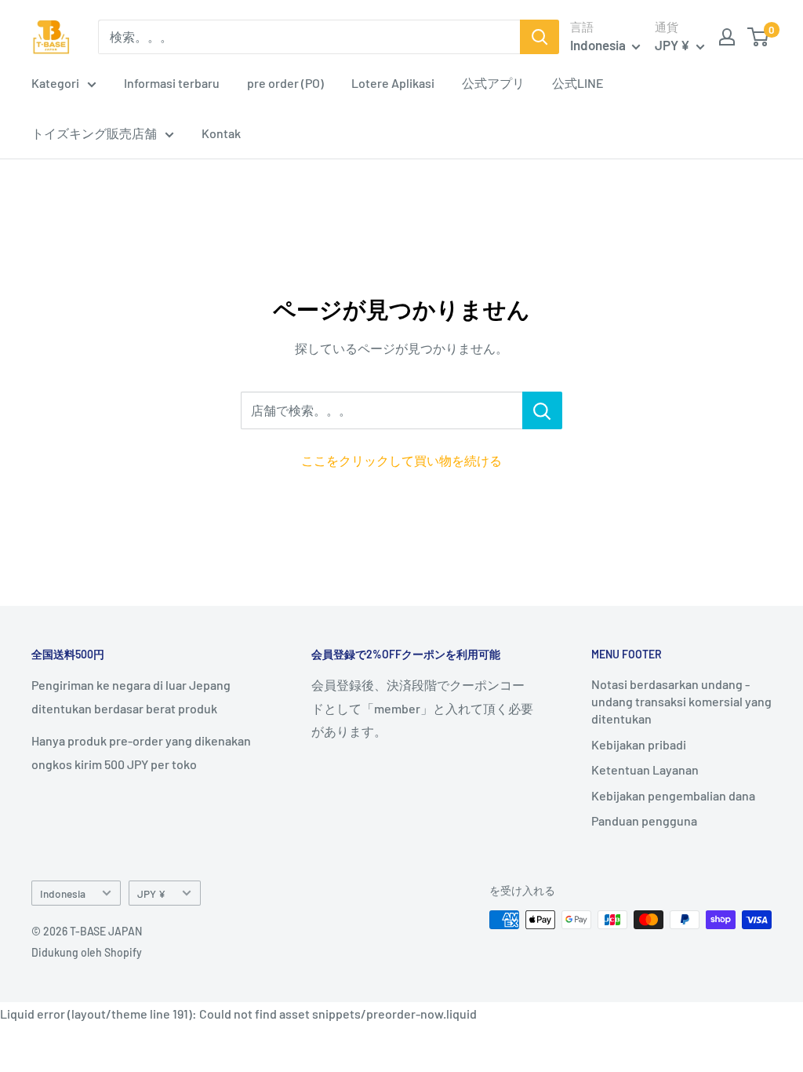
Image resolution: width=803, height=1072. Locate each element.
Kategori (55, 82)
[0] (758, 36)
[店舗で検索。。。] (542, 410)
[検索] (539, 37)
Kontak (221, 133)
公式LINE (578, 82)
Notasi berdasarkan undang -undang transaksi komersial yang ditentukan (681, 701)
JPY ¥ (151, 893)
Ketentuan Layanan (645, 769)
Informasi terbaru (172, 82)
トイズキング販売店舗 (94, 133)
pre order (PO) (285, 82)
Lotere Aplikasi (392, 82)
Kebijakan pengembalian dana (673, 795)
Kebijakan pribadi (638, 744)
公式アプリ (493, 82)
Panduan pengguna (644, 820)
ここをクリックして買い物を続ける (401, 460)
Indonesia (62, 893)
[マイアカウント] (727, 37)
